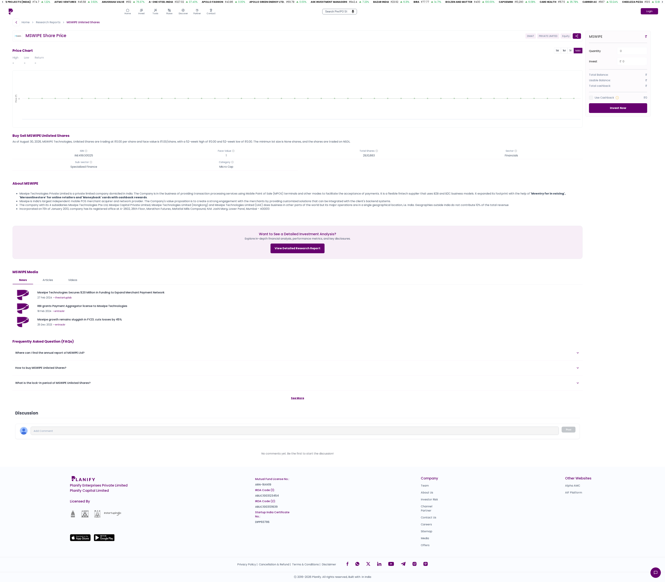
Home (25, 22)
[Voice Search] (352, 11)
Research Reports (48, 22)
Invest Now (618, 108)
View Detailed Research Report (297, 248)
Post (568, 429)
